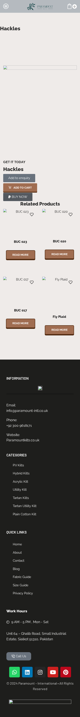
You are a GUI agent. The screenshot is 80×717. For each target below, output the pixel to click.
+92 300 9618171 (19, 426)
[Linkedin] (27, 672)
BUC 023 (20, 241)
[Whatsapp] (14, 672)
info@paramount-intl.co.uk (27, 411)
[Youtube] (53, 672)
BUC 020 (59, 241)
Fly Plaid (59, 316)
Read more (20, 254)
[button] (20, 187)
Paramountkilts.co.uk (22, 440)
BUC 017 (20, 310)
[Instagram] (40, 672)
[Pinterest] (65, 672)
